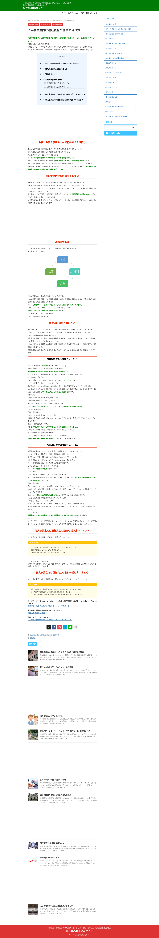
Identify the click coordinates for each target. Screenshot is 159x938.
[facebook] (54, 627)
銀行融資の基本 (56, 635)
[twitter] (49, 627)
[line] (70, 627)
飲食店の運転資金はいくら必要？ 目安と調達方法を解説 (62, 652)
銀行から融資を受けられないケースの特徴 (56, 667)
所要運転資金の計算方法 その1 (57, 83)
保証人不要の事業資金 (36, 613)
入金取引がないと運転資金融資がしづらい (56, 906)
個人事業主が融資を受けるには (52, 843)
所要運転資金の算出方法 (53, 79)
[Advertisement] (62, 122)
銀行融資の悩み (45, 635)
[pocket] (59, 627)
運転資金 (32, 638)
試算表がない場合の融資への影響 (53, 780)
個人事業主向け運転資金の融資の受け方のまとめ (63, 100)
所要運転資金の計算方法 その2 (57, 87)
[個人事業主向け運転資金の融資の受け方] (65, 627)
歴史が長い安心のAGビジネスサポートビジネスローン (49, 606)
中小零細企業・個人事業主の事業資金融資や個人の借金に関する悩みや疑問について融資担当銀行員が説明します (79, 928)
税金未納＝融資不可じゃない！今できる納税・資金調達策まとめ (65, 731)
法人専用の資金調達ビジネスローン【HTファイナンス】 (50, 620)
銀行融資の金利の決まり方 (50, 858)
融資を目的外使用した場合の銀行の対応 (55, 795)
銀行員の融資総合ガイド (35, 7)
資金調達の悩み (34, 635)
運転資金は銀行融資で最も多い (56, 69)
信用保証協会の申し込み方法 (51, 716)
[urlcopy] (76, 627)
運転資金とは (49, 74)
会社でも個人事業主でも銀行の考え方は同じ (61, 63)
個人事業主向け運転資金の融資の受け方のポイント (64, 94)
